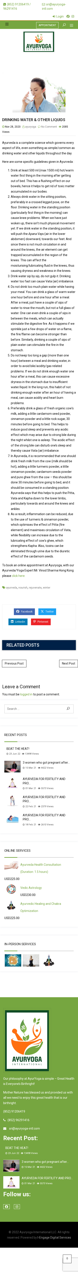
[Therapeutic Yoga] (31, 960)
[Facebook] (68, 16)
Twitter (49, 611)
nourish (23, 587)
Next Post (68, 663)
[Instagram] (73, 16)
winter (46, 587)
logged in (26, 694)
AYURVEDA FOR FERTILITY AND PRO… (44, 781)
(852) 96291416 (18, 1120)
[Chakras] (49, 960)
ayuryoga (30, 126)
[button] (70, 26)
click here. (18, 576)
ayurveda (11, 587)
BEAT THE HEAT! (17, 748)
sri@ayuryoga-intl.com (24, 1128)
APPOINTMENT (47, 25)
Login (60, 16)
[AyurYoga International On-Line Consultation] (39, 42)
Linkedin (20, 621)
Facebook (26, 611)
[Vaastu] (13, 960)
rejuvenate (35, 587)
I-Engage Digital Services (54, 1237)
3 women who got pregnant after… (46, 762)
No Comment (49, 126)
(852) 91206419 (14, 1111)
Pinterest (42, 621)
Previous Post (14, 663)
